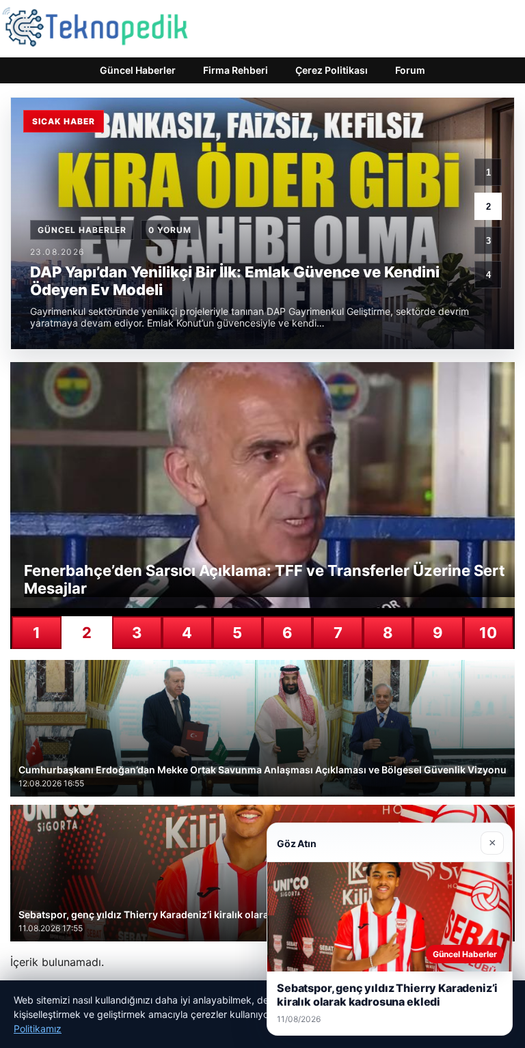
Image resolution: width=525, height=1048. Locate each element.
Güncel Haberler (138, 70)
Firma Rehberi (235, 70)
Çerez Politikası (331, 70)
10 (488, 633)
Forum (410, 70)
